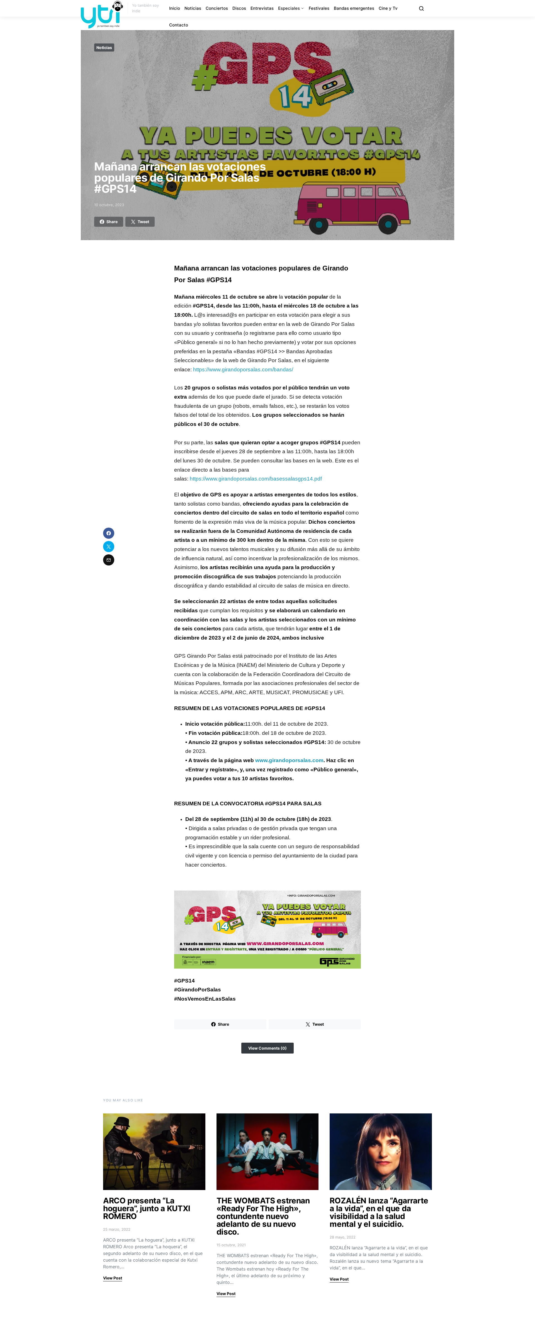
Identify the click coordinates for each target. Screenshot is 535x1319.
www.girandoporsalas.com (289, 760)
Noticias (192, 8)
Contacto (178, 25)
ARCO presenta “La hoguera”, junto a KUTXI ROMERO (146, 1208)
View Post (112, 1278)
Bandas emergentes (354, 8)
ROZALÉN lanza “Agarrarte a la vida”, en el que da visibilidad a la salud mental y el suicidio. (379, 1212)
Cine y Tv (388, 8)
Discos (239, 8)
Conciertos (217, 8)
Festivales (319, 8)
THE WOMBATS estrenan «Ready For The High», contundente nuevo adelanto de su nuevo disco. (263, 1216)
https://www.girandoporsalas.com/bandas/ (243, 369)
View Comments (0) (267, 1048)
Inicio (174, 8)
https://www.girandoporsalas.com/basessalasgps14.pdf (256, 479)
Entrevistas (262, 8)
